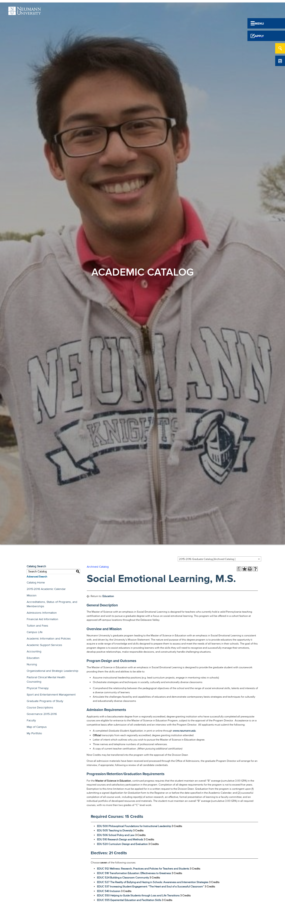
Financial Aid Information (42, 619)
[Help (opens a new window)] (255, 569)
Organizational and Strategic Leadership (52, 671)
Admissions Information (42, 612)
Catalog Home (36, 582)
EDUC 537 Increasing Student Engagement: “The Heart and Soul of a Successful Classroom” (150, 886)
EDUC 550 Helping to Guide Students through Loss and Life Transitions (138, 895)
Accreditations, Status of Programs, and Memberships (52, 604)
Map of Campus (37, 727)
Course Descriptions (40, 707)
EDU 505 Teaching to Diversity (114, 830)
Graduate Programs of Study (45, 701)
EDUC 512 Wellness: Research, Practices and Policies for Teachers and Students (143, 868)
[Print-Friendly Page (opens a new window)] (250, 569)
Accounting (34, 651)
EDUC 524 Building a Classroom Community (123, 877)
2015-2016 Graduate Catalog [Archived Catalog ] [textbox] (207, 559)
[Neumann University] (24, 12)
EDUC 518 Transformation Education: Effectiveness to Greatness (134, 873)
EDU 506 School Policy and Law (116, 835)
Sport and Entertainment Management (51, 694)
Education (33, 658)
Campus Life (35, 632)
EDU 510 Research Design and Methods (120, 839)
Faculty (31, 720)
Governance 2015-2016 (42, 714)
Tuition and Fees (37, 625)
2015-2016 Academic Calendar (46, 589)
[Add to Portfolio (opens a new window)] (244, 569)
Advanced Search (37, 576)
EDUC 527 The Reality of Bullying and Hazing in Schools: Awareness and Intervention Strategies (152, 882)
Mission (32, 595)
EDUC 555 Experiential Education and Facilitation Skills (129, 900)
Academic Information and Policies (49, 638)
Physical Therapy (38, 688)
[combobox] (219, 558)
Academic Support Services (44, 645)
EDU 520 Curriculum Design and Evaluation (122, 844)
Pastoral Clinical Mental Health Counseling (46, 679)
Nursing (32, 664)
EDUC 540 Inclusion (108, 891)
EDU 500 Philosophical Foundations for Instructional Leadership (134, 826)
